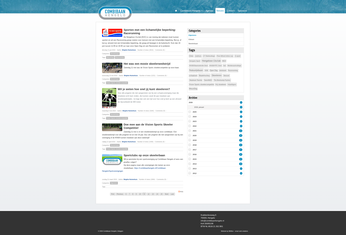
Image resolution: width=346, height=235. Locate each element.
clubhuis (198, 56)
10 (140, 194)
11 (144, 194)
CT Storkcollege (209, 56)
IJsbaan (191, 39)
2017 (195, 150)
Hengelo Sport (194, 61)
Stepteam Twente (195, 80)
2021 (195, 131)
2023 (195, 121)
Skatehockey (204, 75)
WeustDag (110, 57)
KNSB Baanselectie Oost (198, 66)
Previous (120, 194)
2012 (195, 173)
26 (241, 164)
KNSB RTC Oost (215, 66)
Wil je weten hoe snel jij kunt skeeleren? (144, 89)
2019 (195, 140)
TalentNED (208, 80)
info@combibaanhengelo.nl (212, 221)
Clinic (191, 56)
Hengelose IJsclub (211, 61)
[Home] (176, 10)
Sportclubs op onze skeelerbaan (144, 155)
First (112, 194)
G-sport (237, 56)
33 (241, 145)
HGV (224, 61)
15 (161, 194)
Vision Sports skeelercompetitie (117, 83)
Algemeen (114, 183)
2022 (195, 126)
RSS (181, 191)
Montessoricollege (234, 66)
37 (241, 149)
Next (166, 194)
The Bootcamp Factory (222, 80)
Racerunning (120, 57)
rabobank (222, 70)
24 (241, 135)
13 (153, 194)
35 (241, 154)
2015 (195, 159)
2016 (195, 154)
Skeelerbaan (115, 53)
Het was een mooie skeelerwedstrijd (147, 63)
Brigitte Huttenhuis (129, 50)
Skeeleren (217, 75)
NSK (206, 70)
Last (172, 194)
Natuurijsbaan (196, 70)
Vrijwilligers (232, 84)
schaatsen (193, 76)
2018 (195, 145)
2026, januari (199, 107)
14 (157, 194)
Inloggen (120, 231)
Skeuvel (226, 76)
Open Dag (214, 70)
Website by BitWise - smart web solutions (234, 231)
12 (148, 194)
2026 (191, 102)
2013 (195, 169)
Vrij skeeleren (220, 84)
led (224, 66)
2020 (195, 136)
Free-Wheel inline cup (225, 56)
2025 (195, 112)
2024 (195, 117)
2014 (195, 164)
